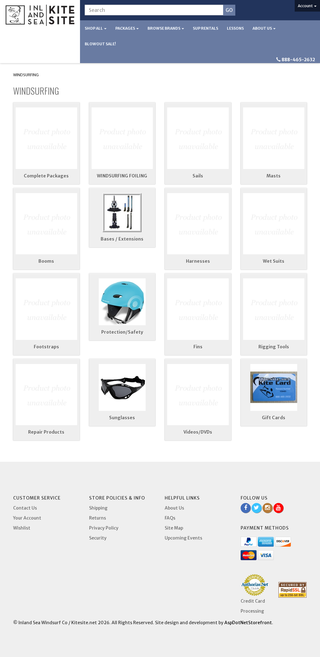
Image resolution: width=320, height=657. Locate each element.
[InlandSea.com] (40, 15)
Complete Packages (46, 176)
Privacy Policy (103, 528)
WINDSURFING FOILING (122, 176)
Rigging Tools (273, 347)
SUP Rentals (205, 28)
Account (305, 5)
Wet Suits (273, 261)
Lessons (235, 28)
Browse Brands (164, 28)
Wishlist (21, 528)
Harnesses (198, 261)
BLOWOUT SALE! (100, 44)
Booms (46, 261)
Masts (274, 176)
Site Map (174, 528)
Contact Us (25, 508)
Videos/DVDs (197, 432)
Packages (125, 28)
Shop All (94, 28)
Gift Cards (273, 418)
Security (98, 538)
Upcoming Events (183, 538)
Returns (97, 518)
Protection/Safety (122, 332)
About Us (262, 28)
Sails (197, 176)
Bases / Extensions (122, 239)
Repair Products (46, 432)
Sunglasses (122, 418)
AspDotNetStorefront (248, 622)
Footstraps (46, 347)
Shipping (98, 508)
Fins (197, 347)
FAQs (170, 518)
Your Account (27, 518)
